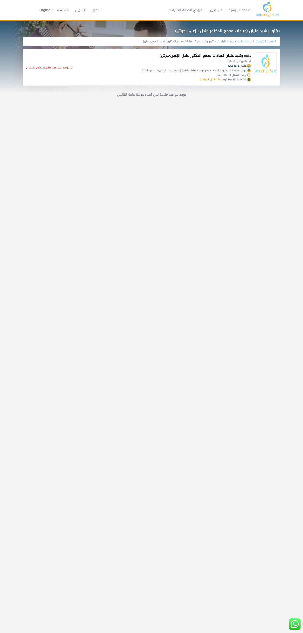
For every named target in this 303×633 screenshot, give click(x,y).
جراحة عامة (244, 41)
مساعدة (63, 10)
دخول (95, 10)
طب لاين (216, 10)
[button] (185, 10)
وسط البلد (226, 41)
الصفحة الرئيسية (240, 10)
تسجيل (80, 10)
